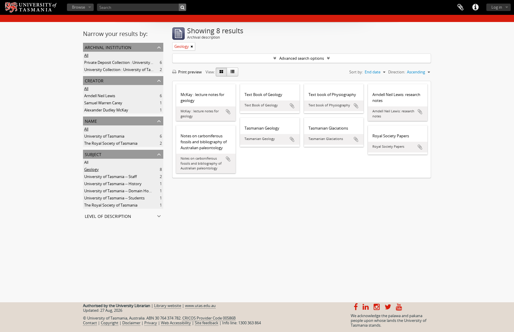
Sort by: (356, 72)
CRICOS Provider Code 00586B (209, 318)
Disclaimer (131, 322)
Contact (90, 322)
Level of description (108, 216)
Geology (91, 169)
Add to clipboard (228, 112)
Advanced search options (301, 58)
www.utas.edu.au (200, 305)
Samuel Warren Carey (103, 103)
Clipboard (460, 7)
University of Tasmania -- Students (114, 198)
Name (91, 121)
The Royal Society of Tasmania (110, 143)
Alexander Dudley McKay (106, 110)
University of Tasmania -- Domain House (119, 190)
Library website (167, 305)
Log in (496, 7)
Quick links (475, 7)
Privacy (150, 322)
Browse (78, 7)
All (86, 55)
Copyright (109, 322)
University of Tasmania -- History (113, 183)
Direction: (396, 72)
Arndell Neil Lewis (99, 95)
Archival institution (108, 47)
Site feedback (206, 322)
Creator (94, 80)
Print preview (189, 72)
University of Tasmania (104, 136)
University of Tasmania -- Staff (110, 176)
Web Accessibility (176, 322)
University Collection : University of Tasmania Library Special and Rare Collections (155, 69)
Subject (93, 154)
